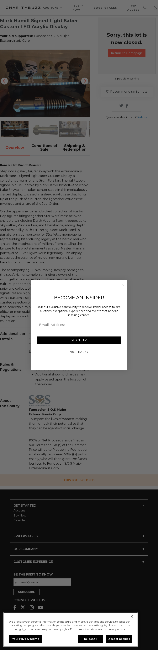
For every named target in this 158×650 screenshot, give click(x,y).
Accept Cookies (119, 638)
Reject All (90, 638)
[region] (70, 629)
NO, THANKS (79, 351)
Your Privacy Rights (25, 638)
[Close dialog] (123, 284)
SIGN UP (79, 340)
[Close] (132, 616)
